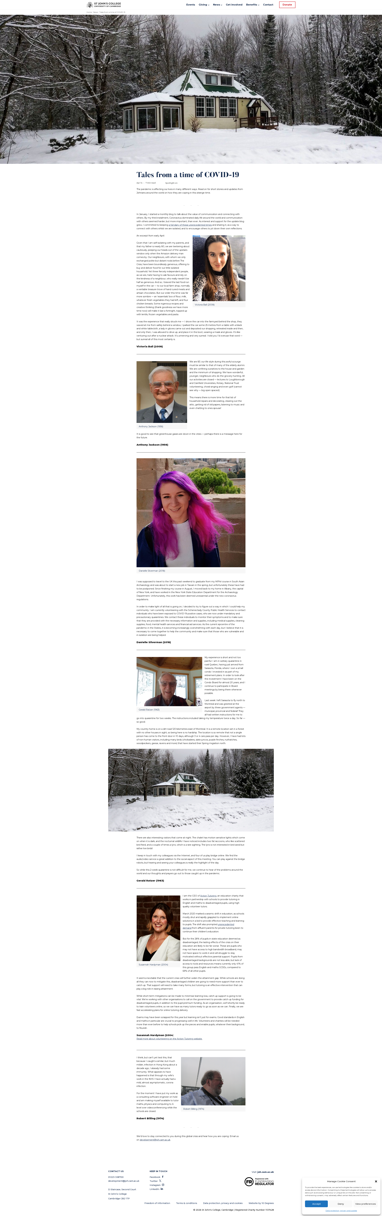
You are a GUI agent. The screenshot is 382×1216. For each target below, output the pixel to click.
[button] (376, 1181)
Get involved (234, 4)
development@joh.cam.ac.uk (155, 1139)
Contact (268, 4)
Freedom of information (157, 1203)
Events (190, 4)
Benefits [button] (251, 4)
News (95, 12)
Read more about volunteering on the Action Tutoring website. (169, 1038)
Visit (263, 1172)
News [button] (216, 4)
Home (89, 12)
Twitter (155, 1181)
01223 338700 (116, 1177)
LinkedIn (156, 1189)
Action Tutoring (208, 895)
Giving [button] (203, 4)
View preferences (365, 1203)
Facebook (157, 1177)
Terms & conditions (186, 1203)
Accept (316, 1203)
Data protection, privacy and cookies (341, 1210)
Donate (287, 4)
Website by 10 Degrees (261, 1203)
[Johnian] (104, 5)
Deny (341, 1203)
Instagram (157, 1185)
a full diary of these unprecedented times (190, 225)
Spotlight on (171, 183)
